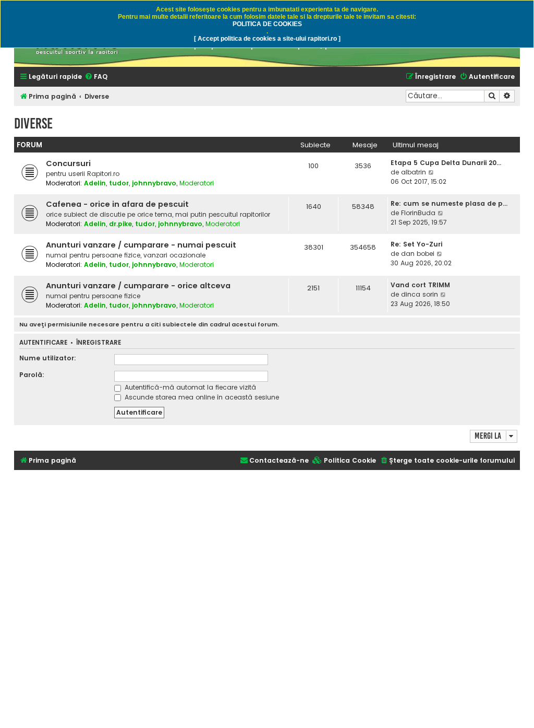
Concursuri (68, 163)
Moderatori (196, 183)
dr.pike (120, 223)
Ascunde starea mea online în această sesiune (201, 397)
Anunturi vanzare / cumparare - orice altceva (138, 285)
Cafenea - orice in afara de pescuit (117, 204)
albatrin (413, 172)
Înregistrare (98, 343)
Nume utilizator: (47, 358)
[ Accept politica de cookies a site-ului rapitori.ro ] (267, 38)
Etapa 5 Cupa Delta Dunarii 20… (446, 162)
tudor (119, 183)
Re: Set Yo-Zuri (416, 244)
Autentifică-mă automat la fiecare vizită (189, 387)
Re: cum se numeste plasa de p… (449, 203)
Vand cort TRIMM (420, 284)
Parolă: (31, 374)
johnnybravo (154, 183)
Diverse (33, 123)
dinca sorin (419, 294)
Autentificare (43, 343)
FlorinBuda (418, 212)
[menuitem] (95, 77)
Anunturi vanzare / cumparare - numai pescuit (141, 245)
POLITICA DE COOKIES (267, 24)
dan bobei (417, 253)
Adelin (95, 183)
